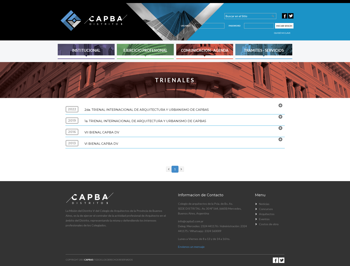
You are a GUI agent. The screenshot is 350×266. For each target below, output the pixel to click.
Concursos (266, 209)
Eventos (264, 219)
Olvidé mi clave (282, 33)
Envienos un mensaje (191, 246)
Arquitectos (266, 214)
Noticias (264, 204)
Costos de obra (269, 224)
